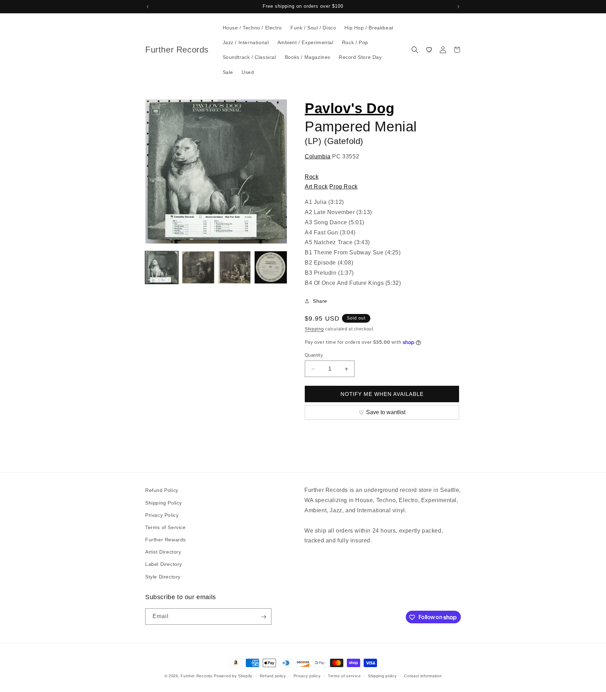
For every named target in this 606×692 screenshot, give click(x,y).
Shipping (314, 329)
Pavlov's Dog (349, 108)
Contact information (423, 675)
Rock (311, 177)
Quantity (314, 355)
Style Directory (163, 576)
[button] (415, 49)
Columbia (318, 156)
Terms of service (344, 675)
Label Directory (163, 564)
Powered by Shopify (233, 676)
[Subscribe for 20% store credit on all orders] (263, 617)
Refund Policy (162, 490)
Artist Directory (163, 552)
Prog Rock (343, 187)
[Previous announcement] (147, 6)
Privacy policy (307, 675)
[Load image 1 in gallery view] (161, 267)
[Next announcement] (458, 6)
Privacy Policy (162, 515)
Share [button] (320, 301)
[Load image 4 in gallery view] (270, 267)
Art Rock (316, 187)
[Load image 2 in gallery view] (198, 267)
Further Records (197, 676)
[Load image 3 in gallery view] (234, 267)
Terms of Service (165, 527)
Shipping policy (382, 675)
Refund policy (273, 675)
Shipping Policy (163, 502)
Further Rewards (165, 539)
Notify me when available (382, 394)
